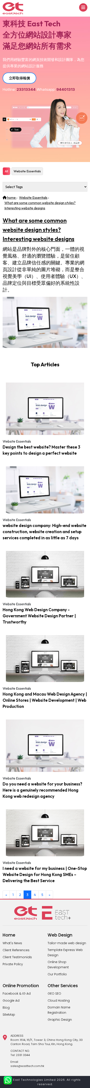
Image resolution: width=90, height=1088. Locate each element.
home (11, 197)
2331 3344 (23, 1055)
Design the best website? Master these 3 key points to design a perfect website (41, 450)
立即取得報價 (19, 78)
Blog (6, 1007)
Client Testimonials (17, 957)
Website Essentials (27, 171)
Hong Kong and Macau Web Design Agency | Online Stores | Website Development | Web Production (45, 700)
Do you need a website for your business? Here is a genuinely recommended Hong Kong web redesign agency (42, 790)
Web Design (60, 935)
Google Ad (11, 1000)
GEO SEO (54, 993)
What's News (12, 943)
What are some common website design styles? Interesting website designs (38, 229)
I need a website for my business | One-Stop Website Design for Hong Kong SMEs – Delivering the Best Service (45, 874)
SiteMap (9, 1014)
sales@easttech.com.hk (27, 1066)
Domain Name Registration (59, 1010)
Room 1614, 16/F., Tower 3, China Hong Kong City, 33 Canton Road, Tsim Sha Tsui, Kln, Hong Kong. (46, 1042)
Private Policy (13, 964)
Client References (16, 950)
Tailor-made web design (67, 943)
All (6, 171)
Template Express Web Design (65, 952)
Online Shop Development (58, 964)
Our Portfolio (57, 974)
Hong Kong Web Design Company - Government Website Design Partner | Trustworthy (39, 616)
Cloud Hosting (59, 1000)
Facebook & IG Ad (17, 993)
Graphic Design (60, 1019)
